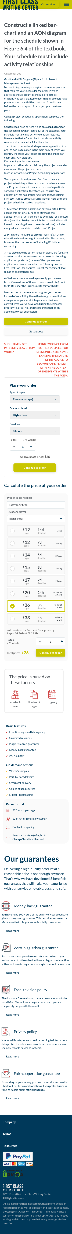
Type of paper (17, 392)
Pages (13, 439)
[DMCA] (13, 1173)
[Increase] (61, 641)
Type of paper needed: (19, 497)
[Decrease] (39, 641)
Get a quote (36, 331)
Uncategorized (12, 73)
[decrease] (14, 446)
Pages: (11, 639)
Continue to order (36, 321)
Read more (12, 930)
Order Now (48, 4)
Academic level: (18, 511)
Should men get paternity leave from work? (19, 347)
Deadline (15, 424)
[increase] (31, 446)
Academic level (18, 408)
